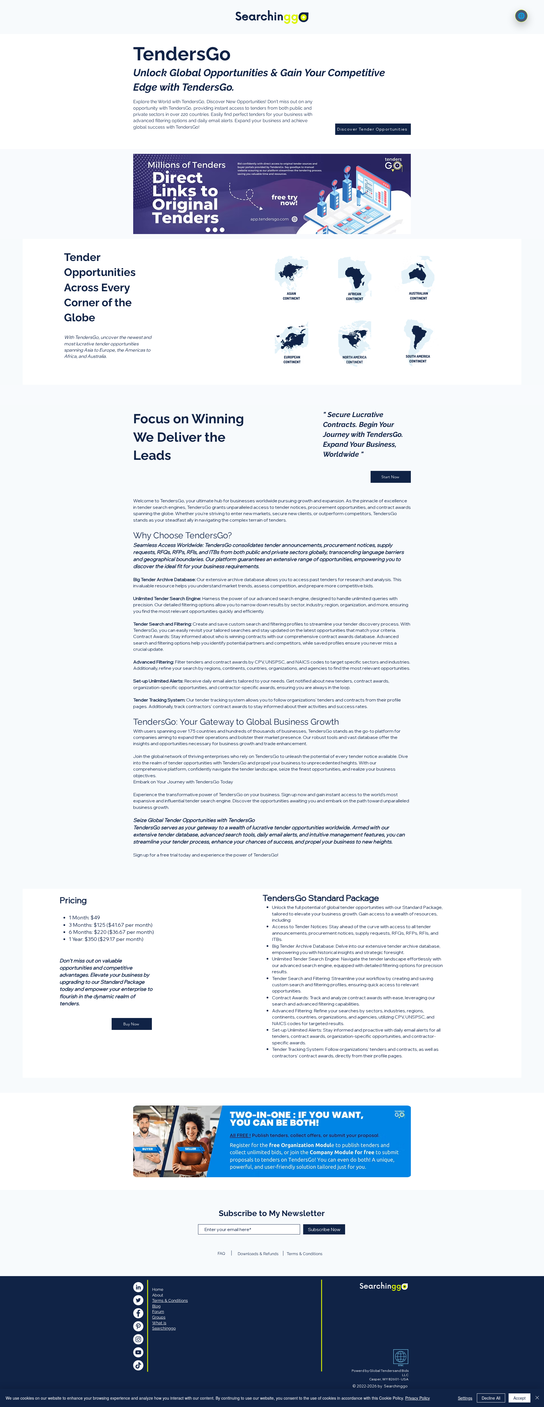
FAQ (221, 1253)
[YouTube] (138, 1352)
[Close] (537, 1397)
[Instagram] (138, 1339)
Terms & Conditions (304, 1253)
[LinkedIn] (138, 1287)
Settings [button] (465, 1398)
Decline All (491, 1398)
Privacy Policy (417, 1398)
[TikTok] (138, 1365)
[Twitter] (138, 1300)
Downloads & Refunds (258, 1253)
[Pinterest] (138, 1326)
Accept (519, 1398)
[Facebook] (138, 1313)
